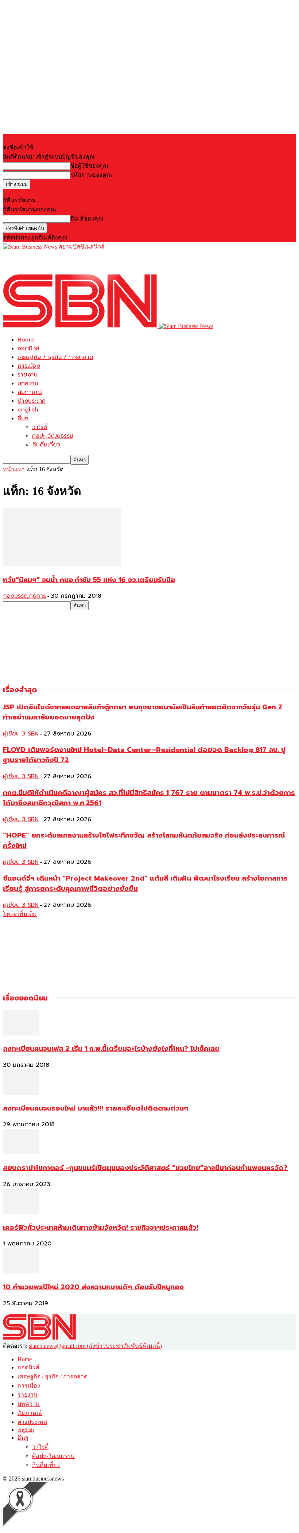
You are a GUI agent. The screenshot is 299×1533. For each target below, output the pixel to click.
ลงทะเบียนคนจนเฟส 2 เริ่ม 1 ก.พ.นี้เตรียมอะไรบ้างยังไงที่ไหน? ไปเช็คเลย (111, 1049)
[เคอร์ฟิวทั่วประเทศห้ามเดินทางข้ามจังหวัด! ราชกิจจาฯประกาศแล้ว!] (21, 1212)
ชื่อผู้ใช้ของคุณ (89, 166)
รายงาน (28, 374)
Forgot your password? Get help (40, 192)
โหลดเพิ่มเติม (20, 914)
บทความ (28, 383)
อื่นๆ (23, 418)
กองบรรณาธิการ (24, 596)
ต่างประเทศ (32, 401)
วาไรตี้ (39, 427)
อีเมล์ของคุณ (87, 218)
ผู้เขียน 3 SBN (21, 733)
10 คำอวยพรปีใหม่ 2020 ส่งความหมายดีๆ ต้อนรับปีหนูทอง (93, 1287)
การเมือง (29, 366)
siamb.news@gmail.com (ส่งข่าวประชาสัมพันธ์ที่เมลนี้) (95, 1346)
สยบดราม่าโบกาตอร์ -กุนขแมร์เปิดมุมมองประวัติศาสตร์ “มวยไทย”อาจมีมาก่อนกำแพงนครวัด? (145, 1168)
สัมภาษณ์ (30, 392)
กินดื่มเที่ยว (46, 444)
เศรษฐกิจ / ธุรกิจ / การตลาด (55, 357)
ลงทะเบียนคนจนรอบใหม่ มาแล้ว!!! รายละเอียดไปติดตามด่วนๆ (96, 1108)
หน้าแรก (14, 469)
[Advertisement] (88, 262)
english (28, 409)
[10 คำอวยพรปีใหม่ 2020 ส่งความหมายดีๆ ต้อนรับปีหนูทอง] (21, 1271)
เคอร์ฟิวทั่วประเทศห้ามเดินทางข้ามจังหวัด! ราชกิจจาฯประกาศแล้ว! (100, 1227)
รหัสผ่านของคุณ (91, 175)
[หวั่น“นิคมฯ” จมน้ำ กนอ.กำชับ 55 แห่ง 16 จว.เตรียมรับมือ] (62, 564)
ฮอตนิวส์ (28, 348)
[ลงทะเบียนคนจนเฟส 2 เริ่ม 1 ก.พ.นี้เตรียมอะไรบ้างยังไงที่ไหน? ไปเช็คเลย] (21, 1033)
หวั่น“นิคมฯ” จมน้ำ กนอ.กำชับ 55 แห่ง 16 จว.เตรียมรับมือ (89, 580)
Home (26, 339)
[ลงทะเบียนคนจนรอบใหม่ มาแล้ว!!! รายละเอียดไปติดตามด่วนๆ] (21, 1093)
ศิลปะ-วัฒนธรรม (52, 436)
